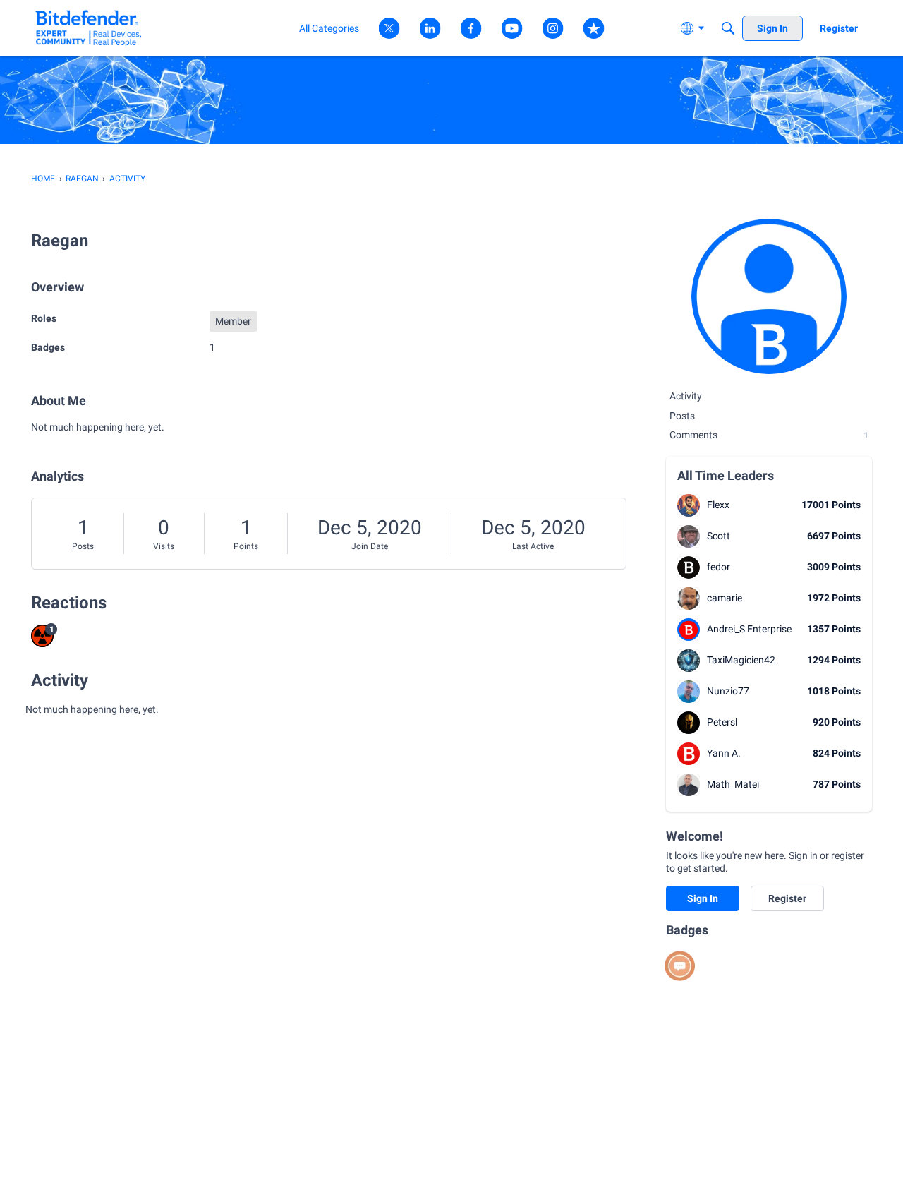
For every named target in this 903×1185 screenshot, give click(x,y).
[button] (688, 505)
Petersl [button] (722, 722)
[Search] (728, 28)
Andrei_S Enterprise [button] (749, 628)
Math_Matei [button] (733, 784)
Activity (685, 396)
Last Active (533, 546)
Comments (768, 434)
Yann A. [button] (724, 753)
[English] (88, 28)
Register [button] (787, 898)
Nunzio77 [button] (728, 691)
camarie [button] (724, 597)
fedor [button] (718, 566)
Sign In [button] (702, 898)
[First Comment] (679, 966)
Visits (163, 546)
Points (246, 546)
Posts (83, 546)
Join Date (369, 546)
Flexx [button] (718, 504)
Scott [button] (718, 535)
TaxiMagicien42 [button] (741, 660)
